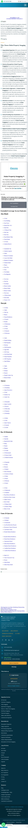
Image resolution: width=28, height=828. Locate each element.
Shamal (5, 445)
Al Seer (5, 488)
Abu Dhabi (3, 750)
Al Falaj (6, 464)
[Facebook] (2, 640)
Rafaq (5, 443)
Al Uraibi (6, 450)
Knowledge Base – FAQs (6, 792)
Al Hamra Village (8, 506)
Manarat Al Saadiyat (8, 255)
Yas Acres (6, 279)
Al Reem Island (7, 295)
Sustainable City (7, 248)
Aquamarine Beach (8, 541)
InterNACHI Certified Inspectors (14, 811)
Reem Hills (6, 297)
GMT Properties (7, 358)
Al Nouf (6, 328)
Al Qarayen (6, 331)
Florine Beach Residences (9, 539)
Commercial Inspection (6, 717)
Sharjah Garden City (8, 375)
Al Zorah (6, 427)
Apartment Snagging (6, 706)
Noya (5, 269)
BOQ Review (4, 733)
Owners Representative (6, 739)
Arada (5, 338)
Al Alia (5, 420)
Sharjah (3, 752)
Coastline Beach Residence (10, 548)
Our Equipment (4, 774)
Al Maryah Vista (7, 230)
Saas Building (7, 220)
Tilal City (6, 312)
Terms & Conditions (11, 822)
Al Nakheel (6, 492)
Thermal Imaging (5, 713)
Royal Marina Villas (8, 237)
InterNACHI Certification (6, 801)
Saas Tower (6, 223)
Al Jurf (5, 218)
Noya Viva (6, 267)
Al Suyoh (6, 319)
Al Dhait (6, 476)
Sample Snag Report (6, 794)
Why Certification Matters (14, 813)
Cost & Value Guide (5, 796)
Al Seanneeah (7, 522)
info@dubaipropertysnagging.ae (11, 650)
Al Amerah (6, 425)
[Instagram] (5, 640)
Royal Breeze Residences (9, 494)
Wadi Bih (6, 438)
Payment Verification (6, 737)
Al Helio (6, 418)
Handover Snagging (5, 702)
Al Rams (6, 478)
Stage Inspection (5, 726)
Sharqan (6, 370)
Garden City (6, 397)
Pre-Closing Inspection (6, 728)
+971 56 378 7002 (8, 647)
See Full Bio (17, 188)
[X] (12, 640)
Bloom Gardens (7, 286)
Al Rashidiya (7, 387)
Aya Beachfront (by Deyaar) (10, 524)
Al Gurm (6, 241)
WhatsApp (14, 666)
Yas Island (6, 283)
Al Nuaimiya (7, 385)
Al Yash (5, 326)
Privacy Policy (18, 822)
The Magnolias (7, 274)
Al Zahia (6, 307)
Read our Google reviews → (14, 686)
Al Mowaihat (7, 408)
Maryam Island (7, 377)
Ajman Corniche (7, 404)
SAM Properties (7, 347)
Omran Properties (8, 356)
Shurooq (6, 345)
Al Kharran (6, 480)
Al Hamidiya (7, 413)
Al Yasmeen (6, 411)
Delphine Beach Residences (10, 546)
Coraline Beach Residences (10, 550)
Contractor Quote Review (7, 735)
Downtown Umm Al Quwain (10, 527)
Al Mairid (6, 469)
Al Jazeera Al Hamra (8, 473)
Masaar (5, 314)
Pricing (2, 777)
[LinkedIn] (9, 640)
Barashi (5, 321)
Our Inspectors (4, 772)
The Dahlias (6, 272)
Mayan (5, 265)
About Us (3, 768)
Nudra (5, 253)
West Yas (6, 281)
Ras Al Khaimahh (5, 757)
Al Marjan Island (7, 504)
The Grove (6, 293)
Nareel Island (7, 239)
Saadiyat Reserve (7, 244)
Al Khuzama (7, 333)
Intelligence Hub (5, 790)
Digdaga (6, 448)
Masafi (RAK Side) (8, 441)
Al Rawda (6, 406)
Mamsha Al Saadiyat (8, 260)
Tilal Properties (7, 342)
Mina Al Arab (7, 508)
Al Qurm (6, 483)
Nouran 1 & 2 (7, 300)
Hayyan (5, 373)
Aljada (5, 310)
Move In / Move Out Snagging (8, 708)
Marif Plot (6, 227)
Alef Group (6, 352)
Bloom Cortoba (7, 290)
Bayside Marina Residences (10, 536)
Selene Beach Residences (9, 543)
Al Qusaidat (6, 462)
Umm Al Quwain (5, 759)
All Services (3, 700)
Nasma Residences (8, 317)
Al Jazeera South (7, 455)
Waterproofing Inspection (7, 730)
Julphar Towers (7, 499)
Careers (3, 779)
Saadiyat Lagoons (8, 251)
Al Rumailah (7, 401)
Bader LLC (6, 555)
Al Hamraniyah (7, 452)
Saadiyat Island (7, 262)
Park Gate (6, 232)
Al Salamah (6, 518)
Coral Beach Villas (8, 529)
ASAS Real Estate (8, 354)
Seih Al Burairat (7, 471)
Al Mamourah (7, 490)
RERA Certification (5, 799)
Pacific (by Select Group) (9, 497)
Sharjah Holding (7, 340)
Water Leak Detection (6, 715)
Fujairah (3, 761)
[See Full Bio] (22, 188)
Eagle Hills (6, 349)
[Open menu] (25, 5)
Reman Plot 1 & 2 (8, 225)
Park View (6, 234)
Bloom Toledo (7, 288)
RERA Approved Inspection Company (14, 809)
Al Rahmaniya (7, 324)
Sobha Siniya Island (8, 564)
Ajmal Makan (7, 361)
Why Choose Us (4, 770)
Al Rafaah (6, 520)
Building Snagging (5, 711)
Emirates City (7, 394)
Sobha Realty (7, 562)
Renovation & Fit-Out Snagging (8, 741)
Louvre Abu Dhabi (8, 258)
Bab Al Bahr (7, 501)
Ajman (2, 755)
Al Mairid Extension (8, 457)
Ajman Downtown (8, 390)
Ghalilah (6, 436)
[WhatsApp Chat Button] (3, 825)
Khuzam (6, 466)
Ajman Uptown (7, 422)
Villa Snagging (4, 704)
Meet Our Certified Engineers (14, 815)
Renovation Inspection (6, 724)
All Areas (3, 748)
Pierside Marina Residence (9, 531)
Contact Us (3, 781)
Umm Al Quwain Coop (9, 557)
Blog (2, 788)
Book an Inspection (14, 663)
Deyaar (5, 560)
